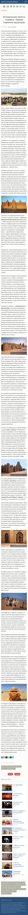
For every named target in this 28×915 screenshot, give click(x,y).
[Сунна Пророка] (8, 6)
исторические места (16, 766)
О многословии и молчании (18, 794)
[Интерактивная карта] (24, 6)
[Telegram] (13, 757)
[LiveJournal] (11, 757)
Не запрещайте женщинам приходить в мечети (19, 829)
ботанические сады (6, 893)
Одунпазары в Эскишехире (17, 872)
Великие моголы (21, 884)
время (3, 884)
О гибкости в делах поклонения (18, 846)
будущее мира (11, 886)
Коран (12, 882)
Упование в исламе (19, 882)
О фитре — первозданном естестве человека (18, 821)
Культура (4, 11)
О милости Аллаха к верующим (18, 837)
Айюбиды (4, 891)
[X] (6, 757)
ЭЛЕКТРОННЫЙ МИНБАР (9, 2)
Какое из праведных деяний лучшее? (19, 811)
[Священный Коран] (4, 6)
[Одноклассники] (4, 757)
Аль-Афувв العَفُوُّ (17, 785)
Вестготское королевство (19, 889)
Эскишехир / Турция (19, 874)
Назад (10, 774)
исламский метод (12, 891)
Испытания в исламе (11, 884)
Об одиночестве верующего (18, 803)
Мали (14, 768)
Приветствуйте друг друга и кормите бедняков (19, 855)
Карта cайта (8, 900)
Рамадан (18, 886)
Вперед (17, 774)
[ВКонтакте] (2, 757)
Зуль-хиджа (4, 889)
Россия (10, 889)
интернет (4, 886)
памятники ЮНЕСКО (6, 768)
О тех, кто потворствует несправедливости (18, 864)
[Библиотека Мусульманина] (11, 6)
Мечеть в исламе (6, 766)
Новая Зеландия (6, 882)
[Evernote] (9, 757)
